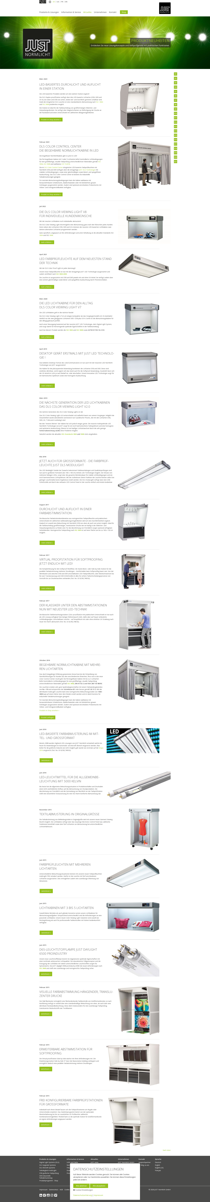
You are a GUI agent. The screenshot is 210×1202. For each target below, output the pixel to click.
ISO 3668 (46, 104)
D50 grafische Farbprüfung (49, 1173)
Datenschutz (53, 1190)
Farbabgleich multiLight (47, 1170)
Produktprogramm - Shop (48, 1181)
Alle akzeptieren (99, 1185)
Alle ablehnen (81, 1185)
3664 (41, 235)
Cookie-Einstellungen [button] (84, 1190)
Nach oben (167, 1150)
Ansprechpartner (145, 1162)
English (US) (159, 1168)
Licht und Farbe (72, 1162)
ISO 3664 (99, 102)
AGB (61, 1190)
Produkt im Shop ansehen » (49, 710)
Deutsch (158, 1162)
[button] (51, 119)
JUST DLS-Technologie (87, 170)
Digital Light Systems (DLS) (49, 1162)
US (58, 2)
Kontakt (112, 12)
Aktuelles (87, 12)
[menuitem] (49, 12)
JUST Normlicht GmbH (126, 1162)
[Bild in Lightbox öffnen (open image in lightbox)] (139, 786)
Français (158, 1170)
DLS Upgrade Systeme (47, 1165)
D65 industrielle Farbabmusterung (45, 1177)
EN (66, 2)
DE (54, 2)
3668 (51, 235)
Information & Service (71, 12)
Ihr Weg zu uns (144, 1165)
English (157, 1165)
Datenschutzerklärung (82, 1195)
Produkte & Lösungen (49, 12)
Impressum (43, 1190)
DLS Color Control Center (53, 167)
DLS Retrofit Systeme (47, 1168)
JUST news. (95, 1162)
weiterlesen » (46, 974)
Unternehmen (100, 12)
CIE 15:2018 (66, 164)
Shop (124, 12)
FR (62, 2)
